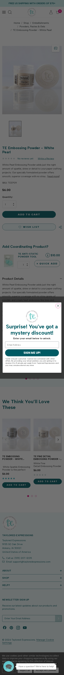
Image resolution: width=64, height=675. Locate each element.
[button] (8, 666)
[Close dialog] (58, 305)
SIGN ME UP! (32, 353)
